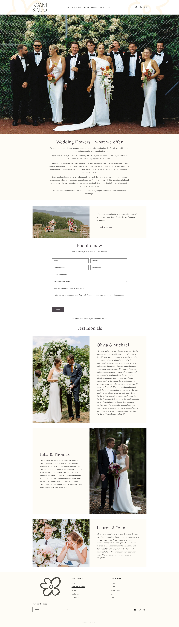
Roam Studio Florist (91, 622)
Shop (73, 583)
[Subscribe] (67, 609)
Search (113, 583)
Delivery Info (115, 590)
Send (58, 310)
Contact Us (75, 597)
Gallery (74, 590)
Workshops (75, 594)
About (113, 586)
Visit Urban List (106, 227)
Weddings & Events (78, 586)
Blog (112, 597)
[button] (109, 7)
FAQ (112, 594)
